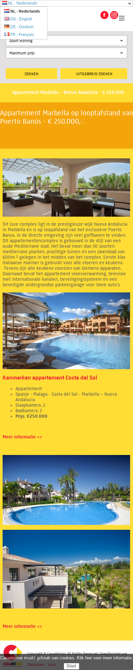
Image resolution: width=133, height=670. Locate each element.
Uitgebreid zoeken (94, 73)
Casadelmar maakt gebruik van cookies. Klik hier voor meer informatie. (66, 657)
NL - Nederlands (22, 3)
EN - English (21, 19)
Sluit (71, 666)
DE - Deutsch (22, 27)
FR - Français (22, 34)
